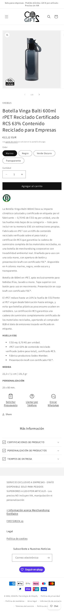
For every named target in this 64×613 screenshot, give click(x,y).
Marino (10, 153)
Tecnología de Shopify (28, 596)
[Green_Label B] (6, 202)
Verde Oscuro (44, 153)
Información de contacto (50, 601)
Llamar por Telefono (32, 403)
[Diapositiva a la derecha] (39, 94)
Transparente (13, 160)
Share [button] (9, 414)
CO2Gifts (14, 596)
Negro (25, 153)
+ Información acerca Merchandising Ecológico (28, 511)
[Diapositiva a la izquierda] (24, 94)
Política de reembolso (15, 601)
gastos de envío (12, 142)
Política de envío (44, 606)
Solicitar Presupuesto (11, 403)
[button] (6, 16)
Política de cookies (17, 538)
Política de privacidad (50, 596)
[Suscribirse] (48, 558)
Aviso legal (32, 601)
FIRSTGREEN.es (15, 521)
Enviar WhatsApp (53, 403)
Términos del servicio (25, 606)
